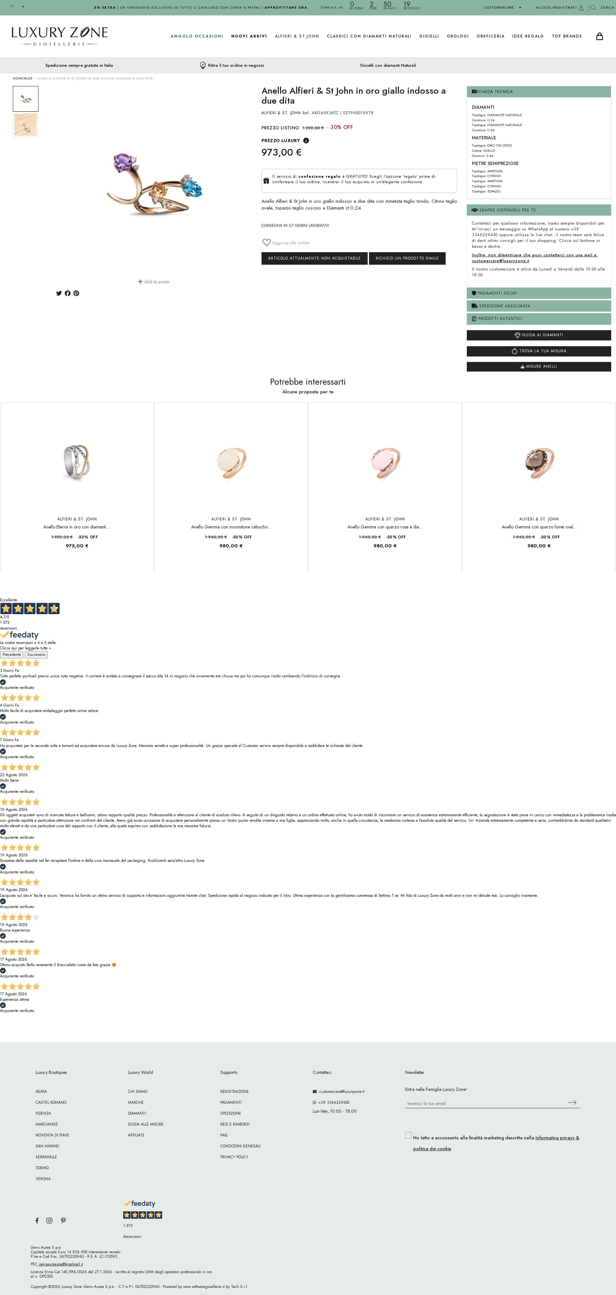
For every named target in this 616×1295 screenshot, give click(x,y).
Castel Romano (51, 1102)
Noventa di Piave (52, 1135)
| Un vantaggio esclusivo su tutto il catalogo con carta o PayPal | (200, 8)
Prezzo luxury (280, 140)
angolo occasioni (197, 36)
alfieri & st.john (297, 36)
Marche (136, 1102)
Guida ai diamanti (542, 335)
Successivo (36, 654)
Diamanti (137, 1113)
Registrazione (234, 1091)
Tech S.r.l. (239, 1287)
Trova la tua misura (542, 351)
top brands (567, 36)
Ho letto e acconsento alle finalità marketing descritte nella (496, 1143)
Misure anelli (541, 366)
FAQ (223, 1135)
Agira (41, 1091)
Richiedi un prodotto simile (407, 258)
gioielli (429, 36)
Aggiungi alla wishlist (290, 243)
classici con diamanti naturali (369, 36)
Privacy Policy (234, 1157)
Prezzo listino (280, 127)
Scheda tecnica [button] (494, 92)
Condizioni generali (240, 1146)
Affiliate (136, 1135)
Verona (43, 1179)
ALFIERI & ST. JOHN (281, 113)
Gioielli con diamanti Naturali (388, 65)
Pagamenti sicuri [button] (496, 293)
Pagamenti (231, 1102)
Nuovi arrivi (249, 36)
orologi (458, 36)
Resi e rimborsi (235, 1124)
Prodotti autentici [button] (499, 319)
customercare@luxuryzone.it (340, 1091)
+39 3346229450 (332, 1102)
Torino (42, 1168)
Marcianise (47, 1124)
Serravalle (46, 1157)
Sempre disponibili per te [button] (507, 210)
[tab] (539, 92)
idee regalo (528, 36)
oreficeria (491, 36)
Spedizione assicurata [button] (504, 306)
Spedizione (230, 1113)
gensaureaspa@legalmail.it (60, 1264)
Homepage (23, 78)
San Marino (47, 1146)
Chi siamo (137, 1091)
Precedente (12, 654)
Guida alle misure (146, 1124)
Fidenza (43, 1113)
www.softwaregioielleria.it (204, 1287)
